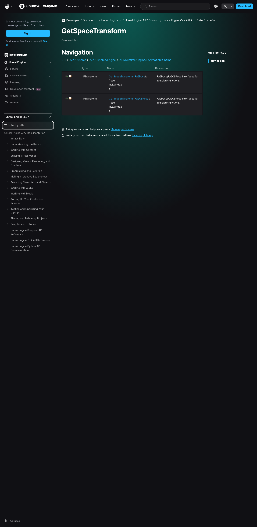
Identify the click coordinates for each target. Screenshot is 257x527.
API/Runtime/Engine (103, 60)
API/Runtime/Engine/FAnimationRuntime (145, 60)
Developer (72, 20)
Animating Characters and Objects (31, 182)
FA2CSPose (141, 98)
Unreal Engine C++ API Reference (30, 240)
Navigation (218, 60)
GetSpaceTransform (121, 76)
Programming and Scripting (26, 170)
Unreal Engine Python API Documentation (25, 248)
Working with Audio (22, 187)
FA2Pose (140, 76)
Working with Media (22, 193)
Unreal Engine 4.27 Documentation (24, 132)
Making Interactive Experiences (29, 176)
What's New (17, 138)
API (64, 60)
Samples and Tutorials (23, 224)
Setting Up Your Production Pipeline (27, 201)
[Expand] (7, 138)
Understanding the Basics (26, 144)
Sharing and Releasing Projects (29, 218)
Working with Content (23, 149)
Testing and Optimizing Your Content (27, 210)
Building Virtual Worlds (23, 155)
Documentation (90, 20)
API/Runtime (78, 60)
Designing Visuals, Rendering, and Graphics (30, 163)
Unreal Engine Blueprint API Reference (26, 232)
